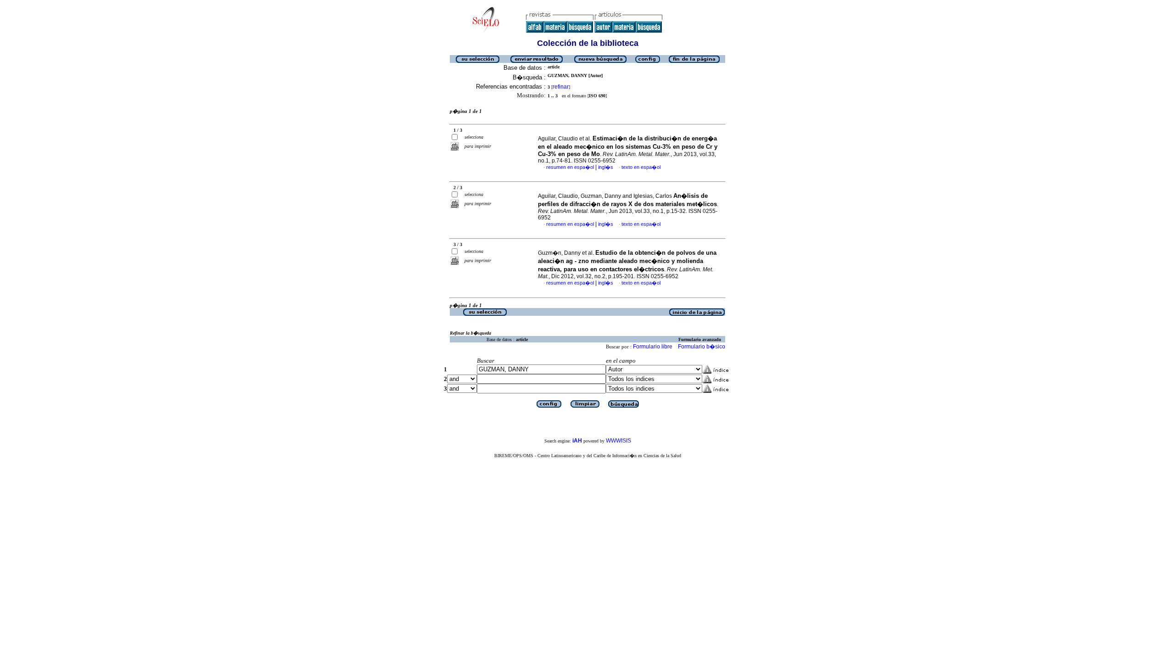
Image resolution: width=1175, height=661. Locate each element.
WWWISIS (618, 440)
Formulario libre (652, 346)
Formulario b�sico (701, 346)
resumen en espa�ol (570, 167)
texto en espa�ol (640, 167)
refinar (561, 87)
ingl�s (605, 167)
